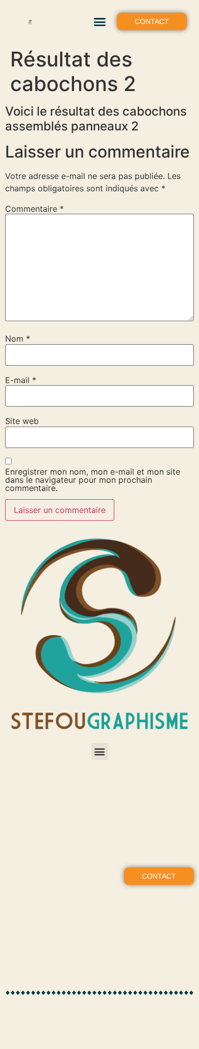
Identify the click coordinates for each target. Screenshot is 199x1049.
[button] (99, 21)
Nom (17, 338)
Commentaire (34, 209)
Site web (22, 421)
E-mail (20, 380)
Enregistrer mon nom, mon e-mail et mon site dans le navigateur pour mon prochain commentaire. (92, 479)
